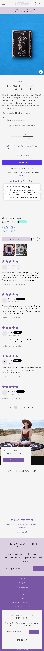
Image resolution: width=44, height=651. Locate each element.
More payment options (22, 168)
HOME (22, 579)
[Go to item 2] (21, 250)
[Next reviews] (40, 191)
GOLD (28, 138)
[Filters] (33, 239)
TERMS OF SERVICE (22, 602)
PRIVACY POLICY (22, 606)
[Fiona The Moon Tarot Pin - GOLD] (11, 510)
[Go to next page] (33, 407)
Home (21, 81)
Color (22, 134)
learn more (14, 460)
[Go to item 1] (9, 250)
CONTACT (22, 595)
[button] (16, 181)
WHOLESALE (22, 587)
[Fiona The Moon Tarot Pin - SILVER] (8, 510)
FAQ (22, 598)
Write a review (16, 239)
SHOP (22, 583)
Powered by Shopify (22, 649)
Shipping (11, 149)
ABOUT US (22, 591)
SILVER (16, 138)
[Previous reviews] (4, 191)
